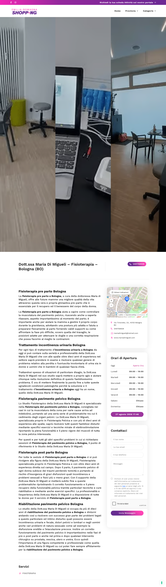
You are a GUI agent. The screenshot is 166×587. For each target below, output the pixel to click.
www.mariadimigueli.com (124, 338)
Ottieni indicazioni (121, 292)
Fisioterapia (29, 573)
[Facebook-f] (11, 2)
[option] (27, 134)
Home (117, 11)
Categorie (148, 11)
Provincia (130, 11)
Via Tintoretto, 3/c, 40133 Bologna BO (128, 324)
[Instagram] (15, 2)
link (124, 486)
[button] (111, 300)
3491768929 (138, 264)
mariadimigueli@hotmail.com (126, 333)
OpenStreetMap (131, 315)
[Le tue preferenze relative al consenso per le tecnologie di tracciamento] (161, 582)
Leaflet (120, 315)
